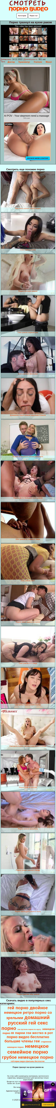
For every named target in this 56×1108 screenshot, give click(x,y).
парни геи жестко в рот (34, 1033)
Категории (22, 15)
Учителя (38, 62)
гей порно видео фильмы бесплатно (27, 1061)
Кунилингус (24, 62)
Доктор (11, 62)
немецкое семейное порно (28, 1049)
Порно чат (34, 15)
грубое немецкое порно (27, 1057)
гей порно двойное (28, 1008)
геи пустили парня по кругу (29, 1029)
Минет (49, 62)
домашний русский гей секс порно (25, 1023)
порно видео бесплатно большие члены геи (27, 1039)
